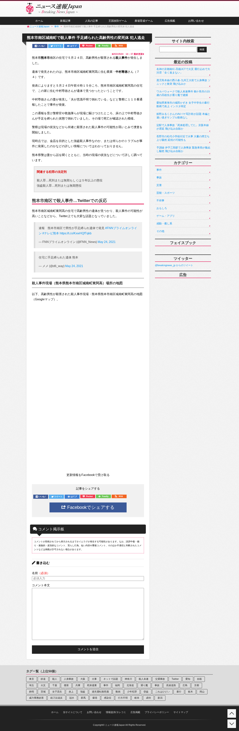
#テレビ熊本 (50, 233)
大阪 (82, 679)
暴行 (178, 691)
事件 (159, 169)
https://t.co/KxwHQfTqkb (75, 233)
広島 (185, 685)
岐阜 (136, 697)
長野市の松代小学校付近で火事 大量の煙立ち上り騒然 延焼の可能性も (182, 138)
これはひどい (162, 691)
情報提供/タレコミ (116, 712)
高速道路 (171, 685)
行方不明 (123, 697)
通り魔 (144, 685)
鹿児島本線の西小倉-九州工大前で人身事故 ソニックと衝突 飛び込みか (183, 82)
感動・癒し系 (164, 223)
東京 (31, 679)
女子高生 (57, 691)
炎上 (71, 691)
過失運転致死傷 (100, 691)
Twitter (175, 679)
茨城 (43, 691)
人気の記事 (91, 20)
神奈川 (128, 679)
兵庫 (77, 685)
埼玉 (31, 685)
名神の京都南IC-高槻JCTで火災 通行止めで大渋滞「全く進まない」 (183, 71)
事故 (159, 177)
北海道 (130, 685)
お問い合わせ (196, 20)
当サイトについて (72, 712)
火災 (43, 685)
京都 (196, 685)
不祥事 (160, 200)
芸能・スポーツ (165, 192)
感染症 (107, 697)
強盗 (82, 691)
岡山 (202, 691)
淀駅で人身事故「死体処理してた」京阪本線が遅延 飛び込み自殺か (182, 127)
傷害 (66, 685)
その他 (160, 231)
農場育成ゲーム (144, 20)
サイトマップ (180, 712)
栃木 (190, 691)
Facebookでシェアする (90, 507)
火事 (94, 679)
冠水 (71, 697)
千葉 (54, 685)
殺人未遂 (143, 679)
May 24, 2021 (107, 241)
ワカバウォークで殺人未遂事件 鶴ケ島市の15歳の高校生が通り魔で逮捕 (183, 93)
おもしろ (161, 208)
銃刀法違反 (56, 697)
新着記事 (65, 20)
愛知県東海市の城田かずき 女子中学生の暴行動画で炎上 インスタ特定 (182, 104)
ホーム (39, 20)
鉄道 (43, 679)
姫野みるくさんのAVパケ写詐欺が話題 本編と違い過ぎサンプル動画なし (183, 115)
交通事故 (160, 679)
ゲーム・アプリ (165, 215)
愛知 (187, 679)
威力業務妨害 (36, 697)
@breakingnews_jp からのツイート (174, 265)
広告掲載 (170, 20)
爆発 (94, 697)
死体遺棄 (92, 685)
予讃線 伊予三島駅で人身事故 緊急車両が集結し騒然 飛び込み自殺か (183, 149)
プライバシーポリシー (157, 712)
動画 (118, 691)
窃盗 (146, 691)
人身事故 (69, 679)
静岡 (31, 691)
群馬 (83, 697)
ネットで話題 (110, 679)
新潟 (160, 697)
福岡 (117, 685)
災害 (159, 185)
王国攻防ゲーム (117, 20)
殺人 (54, 679)
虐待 (148, 697)
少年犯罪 (132, 691)
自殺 (199, 679)
